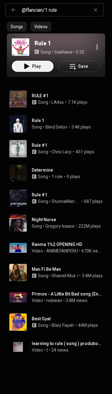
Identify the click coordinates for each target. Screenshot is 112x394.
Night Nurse (44, 219)
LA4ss (58, 102)
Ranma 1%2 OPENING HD (57, 244)
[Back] (14, 10)
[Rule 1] (20, 47)
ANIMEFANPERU (62, 250)
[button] (20, 47)
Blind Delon (56, 127)
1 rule (57, 176)
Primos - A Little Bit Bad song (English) (67, 293)
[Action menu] (97, 47)
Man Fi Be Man (46, 269)
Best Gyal (41, 318)
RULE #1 (40, 95)
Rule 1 (38, 120)
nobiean (54, 300)
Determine (42, 170)
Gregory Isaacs (59, 226)
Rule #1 (39, 145)
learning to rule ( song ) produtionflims (67, 343)
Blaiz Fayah (63, 325)
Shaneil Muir (64, 275)
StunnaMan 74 (66, 201)
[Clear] (95, 10)
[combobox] (62, 10)
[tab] (17, 27)
